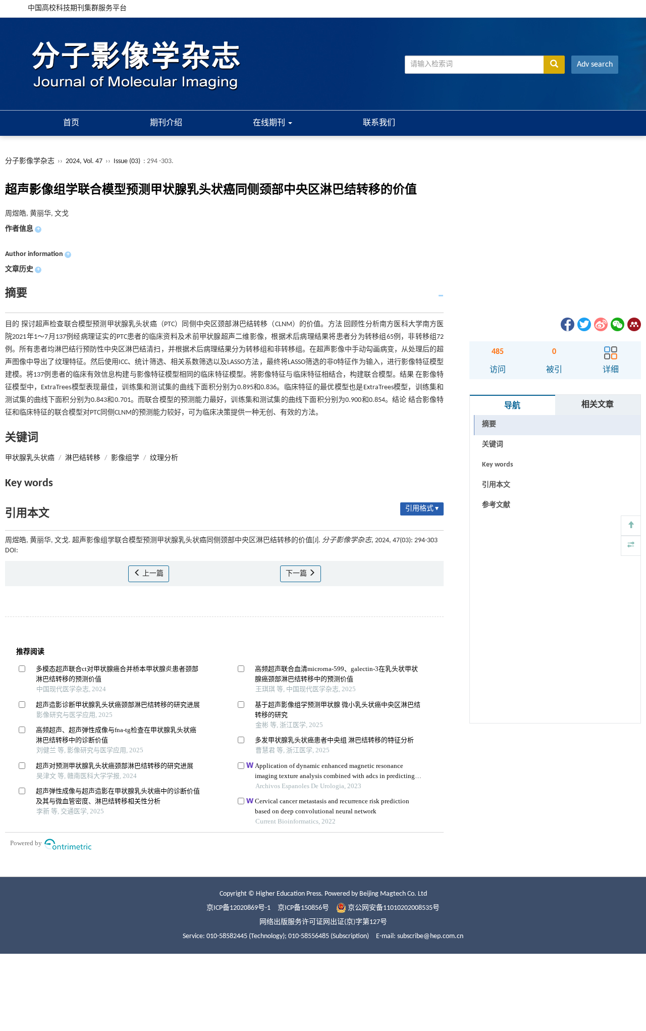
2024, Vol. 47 (85, 161)
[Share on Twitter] (583, 324)
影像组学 (125, 458)
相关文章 (597, 405)
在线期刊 (270, 123)
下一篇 (297, 574)
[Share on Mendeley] (633, 324)
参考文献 (496, 505)
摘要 (489, 424)
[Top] (631, 526)
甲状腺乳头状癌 (30, 458)
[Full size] (631, 546)
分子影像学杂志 (30, 161)
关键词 (492, 444)
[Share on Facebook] (566, 324)
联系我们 (379, 123)
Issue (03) (127, 161)
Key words (497, 465)
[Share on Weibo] (600, 324)
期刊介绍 (166, 123)
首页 (71, 123)
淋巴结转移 (82, 458)
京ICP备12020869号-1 (238, 908)
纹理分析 (164, 458)
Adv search (595, 65)
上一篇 (152, 574)
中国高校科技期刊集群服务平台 (77, 8)
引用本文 (496, 485)
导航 (512, 406)
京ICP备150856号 (303, 908)
